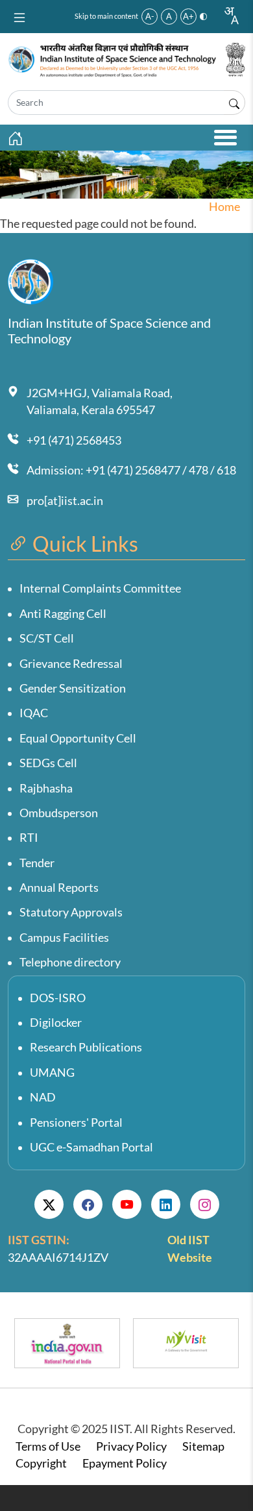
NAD (43, 1097)
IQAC (33, 713)
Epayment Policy (124, 1463)
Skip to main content (106, 16)
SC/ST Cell (46, 638)
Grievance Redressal (71, 663)
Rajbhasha (46, 788)
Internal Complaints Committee (100, 588)
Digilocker (56, 1022)
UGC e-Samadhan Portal (91, 1147)
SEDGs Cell (48, 763)
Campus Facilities (64, 937)
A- (149, 16)
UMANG (52, 1072)
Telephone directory (70, 962)
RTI (28, 837)
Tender (36, 863)
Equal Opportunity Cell (77, 738)
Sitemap (203, 1446)
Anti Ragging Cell (62, 613)
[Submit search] (234, 102)
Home (224, 207)
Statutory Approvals (71, 912)
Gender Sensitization (72, 688)
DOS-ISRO (58, 998)
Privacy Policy (131, 1446)
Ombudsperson (58, 813)
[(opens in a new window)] (49, 1204)
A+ (188, 16)
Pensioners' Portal (76, 1122)
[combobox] (231, 16)
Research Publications (86, 1047)
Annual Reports (59, 887)
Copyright (41, 1463)
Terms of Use (48, 1446)
